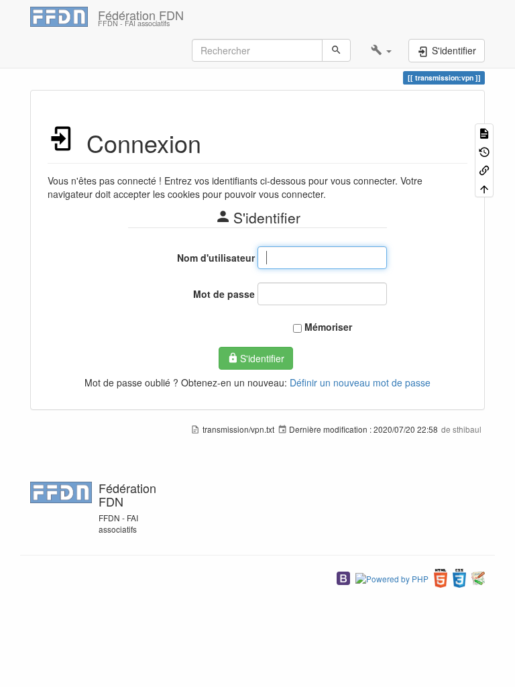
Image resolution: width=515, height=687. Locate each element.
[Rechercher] (336, 50)
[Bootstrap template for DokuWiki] (343, 576)
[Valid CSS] (459, 576)
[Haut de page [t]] (484, 187)
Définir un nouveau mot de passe (360, 382)
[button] (381, 50)
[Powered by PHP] (391, 576)
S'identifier (262, 358)
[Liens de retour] (484, 169)
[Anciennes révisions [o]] (484, 150)
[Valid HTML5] (440, 576)
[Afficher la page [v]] (484, 132)
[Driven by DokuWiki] (478, 576)
